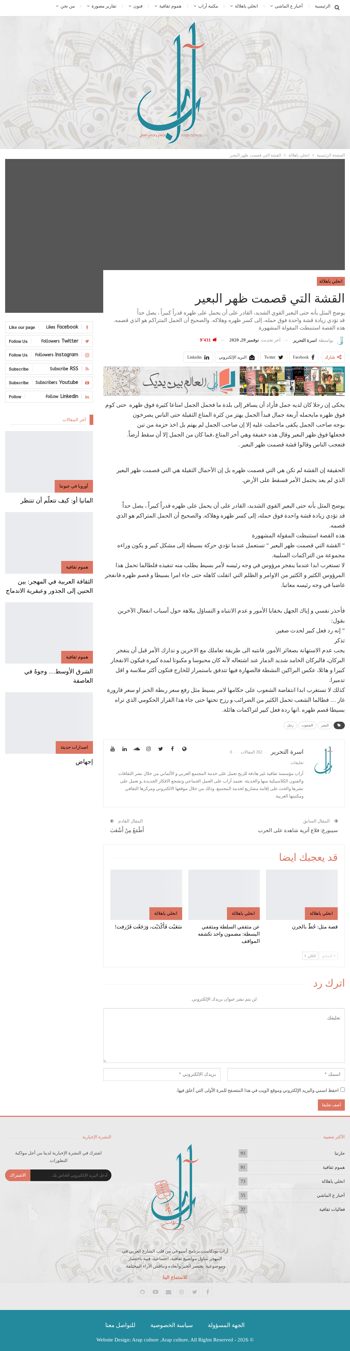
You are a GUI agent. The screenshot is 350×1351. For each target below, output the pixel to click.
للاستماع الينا (175, 1277)
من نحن (67, 6)
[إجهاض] (49, 723)
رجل (290, 725)
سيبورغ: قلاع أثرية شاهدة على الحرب (298, 830)
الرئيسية (323, 6)
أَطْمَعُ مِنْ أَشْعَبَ (127, 830)
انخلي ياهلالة (246, 6)
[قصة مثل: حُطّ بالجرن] (302, 895)
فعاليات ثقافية (332, 1209)
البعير (325, 725)
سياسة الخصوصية (171, 1325)
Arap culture (145, 1339)
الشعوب (307, 725)
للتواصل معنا (120, 1325)
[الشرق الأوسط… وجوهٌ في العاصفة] (49, 633)
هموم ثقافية (170, 6)
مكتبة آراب (208, 6)
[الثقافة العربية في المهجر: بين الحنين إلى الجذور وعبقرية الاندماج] (49, 543)
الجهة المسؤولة (226, 1325)
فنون (138, 6)
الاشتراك (18, 1175)
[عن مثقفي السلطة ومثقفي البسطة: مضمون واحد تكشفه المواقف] (224, 895)
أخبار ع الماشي (289, 6)
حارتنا (340, 1153)
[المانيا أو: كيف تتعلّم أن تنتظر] (49, 462)
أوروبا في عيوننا (73, 486)
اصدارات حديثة (74, 747)
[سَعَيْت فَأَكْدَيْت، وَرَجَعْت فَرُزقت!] (146, 895)
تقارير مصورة (104, 6)
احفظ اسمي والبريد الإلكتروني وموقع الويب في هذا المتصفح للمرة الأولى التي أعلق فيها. (257, 1090)
